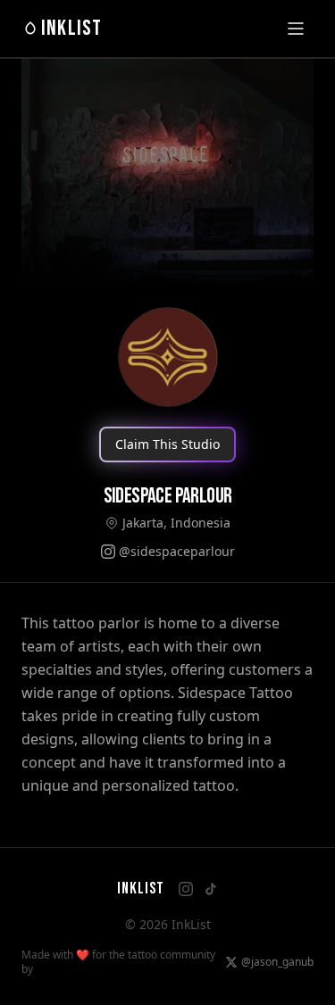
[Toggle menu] (296, 28)
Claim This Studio (167, 444)
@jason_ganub (277, 962)
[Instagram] (186, 889)
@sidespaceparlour (177, 551)
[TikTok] (211, 889)
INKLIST (71, 28)
